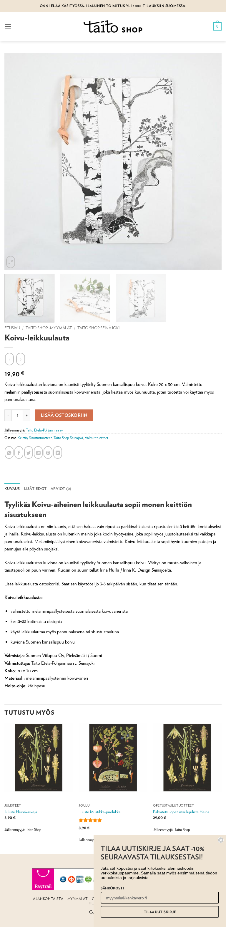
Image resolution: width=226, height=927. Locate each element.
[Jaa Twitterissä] (28, 452)
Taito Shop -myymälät (49, 327)
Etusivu (12, 327)
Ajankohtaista (48, 898)
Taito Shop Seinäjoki (98, 327)
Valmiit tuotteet (96, 438)
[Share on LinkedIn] (57, 452)
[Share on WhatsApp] (9, 452)
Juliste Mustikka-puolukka (99, 811)
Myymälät (77, 898)
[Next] (221, 788)
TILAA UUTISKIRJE (160, 912)
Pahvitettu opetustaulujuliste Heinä (181, 811)
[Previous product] (20, 359)
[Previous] (4, 788)
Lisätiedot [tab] (35, 488)
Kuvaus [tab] (12, 488)
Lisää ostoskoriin (64, 415)
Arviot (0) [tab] (61, 488)
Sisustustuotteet (40, 438)
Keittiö (22, 438)
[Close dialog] (221, 840)
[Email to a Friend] (38, 452)
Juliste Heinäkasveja (20, 811)
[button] (7, 26)
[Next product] (9, 359)
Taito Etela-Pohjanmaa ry (44, 430)
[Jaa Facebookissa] (18, 452)
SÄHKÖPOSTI (112, 888)
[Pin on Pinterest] (48, 452)
